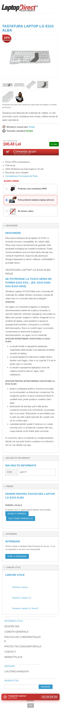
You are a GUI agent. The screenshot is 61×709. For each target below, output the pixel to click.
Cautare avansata (16, 671)
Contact (10, 652)
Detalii (32, 127)
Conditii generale (16, 632)
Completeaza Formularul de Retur (21, 176)
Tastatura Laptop (20, 587)
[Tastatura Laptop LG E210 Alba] (19, 96)
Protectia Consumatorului (22, 646)
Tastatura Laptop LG (21, 598)
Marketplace (13, 657)
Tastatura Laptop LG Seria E (25, 608)
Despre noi (11, 626)
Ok (30, 705)
